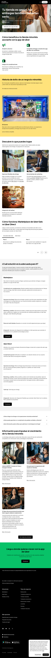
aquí (43, 650)
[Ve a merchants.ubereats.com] (5, 2)
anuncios (32, 178)
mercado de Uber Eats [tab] (8, 235)
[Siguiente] (46, 252)
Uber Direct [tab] (17, 235)
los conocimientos (36, 176)
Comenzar (7, 336)
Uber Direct (14, 181)
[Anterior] (42, 252)
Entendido (45, 654)
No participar (38, 654)
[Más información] (13, 453)
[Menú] (49, 2)
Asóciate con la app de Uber (11, 26)
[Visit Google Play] (6, 642)
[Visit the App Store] (15, 642)
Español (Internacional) (9, 634)
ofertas (37, 178)
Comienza (44, 2)
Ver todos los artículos (25, 537)
